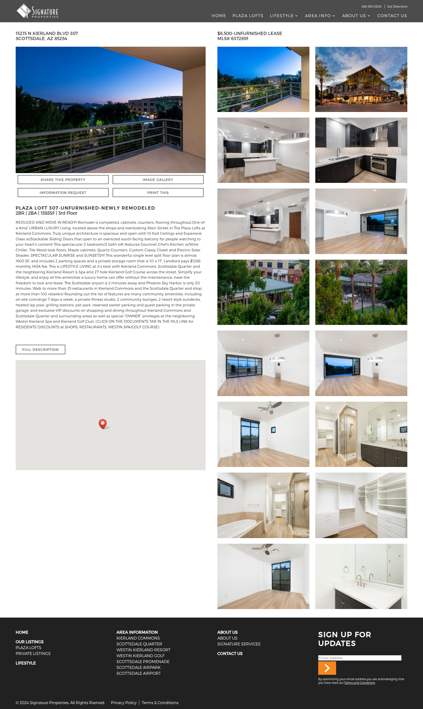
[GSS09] (361, 396)
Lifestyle (282, 16)
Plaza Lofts (248, 16)
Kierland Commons (138, 638)
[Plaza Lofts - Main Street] (361, 112)
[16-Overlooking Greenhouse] (263, 325)
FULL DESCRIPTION (40, 349)
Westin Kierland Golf (140, 655)
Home (219, 16)
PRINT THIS (158, 192)
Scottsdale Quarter (139, 644)
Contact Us (392, 16)
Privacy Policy (124, 702)
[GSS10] (361, 254)
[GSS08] (263, 396)
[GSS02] (263, 467)
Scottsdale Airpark (139, 667)
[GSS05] (361, 609)
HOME (22, 632)
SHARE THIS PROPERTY (63, 179)
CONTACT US (230, 653)
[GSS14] (361, 538)
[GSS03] (361, 467)
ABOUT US (227, 632)
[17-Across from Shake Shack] (361, 325)
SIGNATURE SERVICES (238, 644)
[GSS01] (263, 609)
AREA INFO (318, 16)
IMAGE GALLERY (158, 179)
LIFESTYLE (26, 663)
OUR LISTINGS (30, 641)
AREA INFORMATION (137, 632)
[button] (104, 424)
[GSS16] (263, 112)
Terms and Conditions (359, 682)
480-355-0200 (371, 6)
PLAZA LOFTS (28, 647)
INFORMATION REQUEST (63, 192)
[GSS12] (263, 254)
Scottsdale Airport (139, 673)
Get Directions (397, 6)
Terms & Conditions (160, 702)
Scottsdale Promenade (143, 661)
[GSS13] (361, 183)
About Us (354, 16)
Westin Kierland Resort (143, 649)
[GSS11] (263, 183)
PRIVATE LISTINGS (33, 653)
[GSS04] (263, 538)
